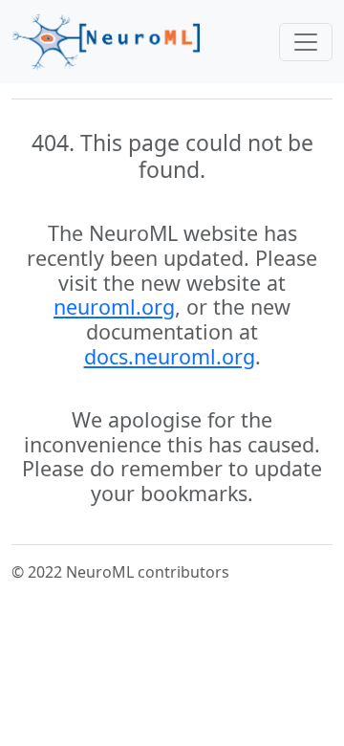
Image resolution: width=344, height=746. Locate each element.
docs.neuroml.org (169, 356)
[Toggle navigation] (306, 42)
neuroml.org (114, 306)
